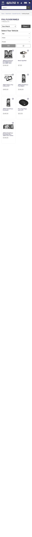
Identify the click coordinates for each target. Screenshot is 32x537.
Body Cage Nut (22, 60)
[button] (25, 2)
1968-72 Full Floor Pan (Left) (8, 109)
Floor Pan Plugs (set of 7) (22, 109)
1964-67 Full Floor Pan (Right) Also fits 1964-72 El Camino (8, 62)
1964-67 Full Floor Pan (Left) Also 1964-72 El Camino (8, 134)
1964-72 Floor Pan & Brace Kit (8, 85)
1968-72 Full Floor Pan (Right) (23, 85)
